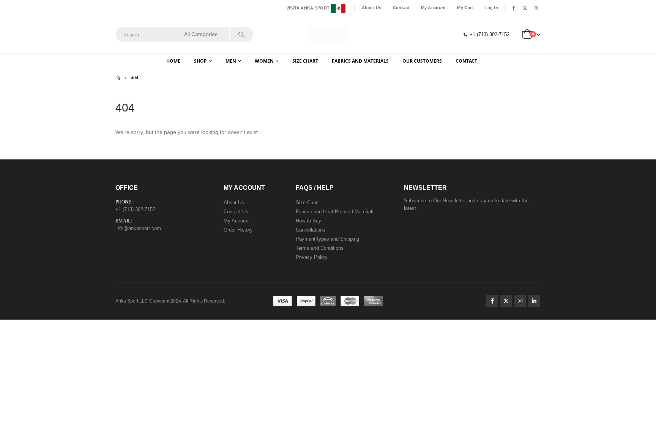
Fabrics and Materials (360, 61)
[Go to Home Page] (117, 77)
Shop (200, 61)
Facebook (492, 301)
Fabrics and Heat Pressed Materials (335, 211)
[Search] (241, 34)
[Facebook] (514, 8)
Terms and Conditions (320, 248)
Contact (401, 7)
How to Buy (308, 221)
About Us (372, 7)
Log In (491, 7)
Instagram (520, 301)
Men (231, 61)
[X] (525, 8)
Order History (238, 230)
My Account (433, 7)
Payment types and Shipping (327, 239)
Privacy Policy (312, 257)
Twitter (506, 301)
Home (173, 61)
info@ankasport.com (138, 228)
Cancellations (310, 230)
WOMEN (264, 61)
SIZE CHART (305, 61)
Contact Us (236, 211)
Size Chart (307, 202)
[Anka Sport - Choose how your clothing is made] (328, 35)
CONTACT (466, 61)
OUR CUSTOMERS (422, 61)
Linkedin (534, 301)
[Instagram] (536, 8)
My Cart (465, 7)
